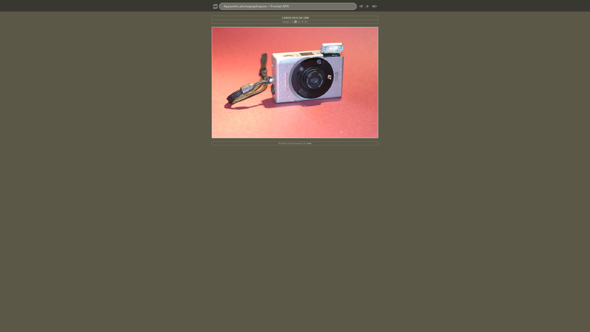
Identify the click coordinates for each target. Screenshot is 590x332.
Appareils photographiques (245, 6)
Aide (309, 143)
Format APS (280, 6)
